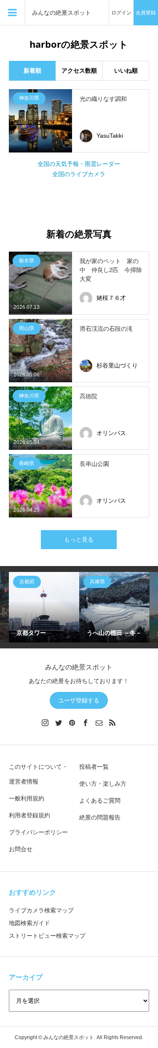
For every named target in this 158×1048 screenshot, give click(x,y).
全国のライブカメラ (78, 174)
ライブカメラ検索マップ (41, 910)
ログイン (121, 13)
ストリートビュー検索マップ (47, 935)
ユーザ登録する (78, 700)
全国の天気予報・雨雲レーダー (78, 164)
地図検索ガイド (29, 923)
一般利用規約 (26, 798)
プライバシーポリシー (38, 832)
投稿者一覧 (94, 766)
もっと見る (79, 539)
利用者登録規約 (29, 815)
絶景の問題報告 (100, 817)
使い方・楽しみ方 (102, 783)
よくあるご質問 (100, 800)
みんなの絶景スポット (61, 12)
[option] (44, 607)
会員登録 (146, 13)
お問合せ (20, 849)
